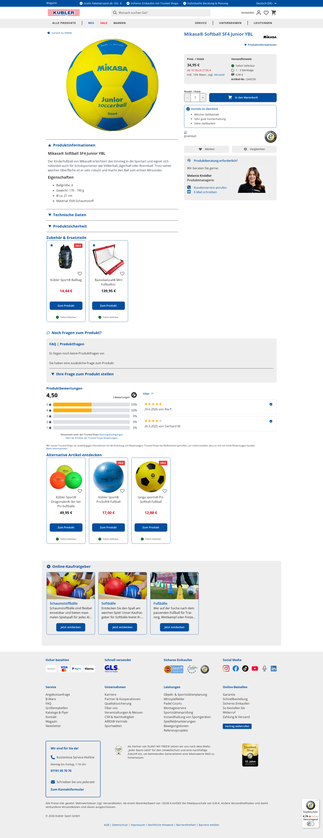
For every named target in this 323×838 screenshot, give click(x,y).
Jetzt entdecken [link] (71, 627)
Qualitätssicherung (118, 703)
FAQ (48, 703)
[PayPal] (76, 668)
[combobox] (160, 12)
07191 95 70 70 (61, 771)
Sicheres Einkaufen (178, 660)
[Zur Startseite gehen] (64, 13)
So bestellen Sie (234, 708)
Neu (91, 23)
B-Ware (51, 699)
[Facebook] (235, 668)
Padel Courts (173, 703)
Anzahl (192, 91)
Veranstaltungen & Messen (124, 712)
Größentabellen (57, 708)
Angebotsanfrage (58, 694)
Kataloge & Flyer (57, 712)
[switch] (310, 824)
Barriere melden (209, 825)
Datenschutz (120, 825)
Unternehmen (230, 23)
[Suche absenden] (114, 12)
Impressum (138, 825)
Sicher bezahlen (57, 660)
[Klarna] (89, 668)
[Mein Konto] (258, 13)
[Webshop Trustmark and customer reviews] (181, 669)
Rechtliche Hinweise (160, 825)
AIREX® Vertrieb (116, 721)
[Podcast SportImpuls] (264, 668)
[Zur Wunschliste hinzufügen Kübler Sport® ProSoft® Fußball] (122, 490)
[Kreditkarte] (64, 668)
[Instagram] (226, 668)
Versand (219, 74)
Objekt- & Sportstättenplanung (185, 694)
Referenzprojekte (176, 730)
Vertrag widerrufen (237, 726)
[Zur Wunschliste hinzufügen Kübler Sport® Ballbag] (79, 273)
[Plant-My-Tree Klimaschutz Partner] (118, 750)
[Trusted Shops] (205, 669)
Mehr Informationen (56, 448)
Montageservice (175, 708)
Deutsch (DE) (264, 3)
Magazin (51, 721)
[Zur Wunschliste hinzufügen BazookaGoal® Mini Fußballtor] (122, 273)
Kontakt (51, 717)
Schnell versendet (118, 660)
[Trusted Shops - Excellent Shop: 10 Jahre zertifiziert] (250, 755)
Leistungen (263, 23)
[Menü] (317, 801)
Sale (103, 23)
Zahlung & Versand (236, 717)
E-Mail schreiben (205, 192)
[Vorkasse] (51, 668)
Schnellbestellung (235, 699)
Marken (119, 23)
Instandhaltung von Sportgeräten (187, 717)
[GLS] (132, 668)
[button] (112, 145)
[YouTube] (255, 668)
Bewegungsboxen (176, 726)
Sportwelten (113, 726)
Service (201, 23)
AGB (106, 825)
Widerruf (229, 712)
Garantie (229, 694)
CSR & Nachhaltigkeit (119, 717)
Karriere (110, 694)
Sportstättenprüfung (178, 712)
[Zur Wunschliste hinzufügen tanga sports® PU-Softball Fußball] (164, 490)
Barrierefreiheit (186, 825)
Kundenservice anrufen (210, 188)
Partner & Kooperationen (123, 699)
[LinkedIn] (274, 668)
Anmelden (247, 12)
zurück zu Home (62, 33)
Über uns (111, 708)
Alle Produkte (64, 23)
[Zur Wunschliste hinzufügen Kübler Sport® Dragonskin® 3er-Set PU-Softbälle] (79, 490)
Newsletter (53, 726)
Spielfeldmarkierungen (180, 721)
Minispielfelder (174, 699)
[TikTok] (245, 668)
